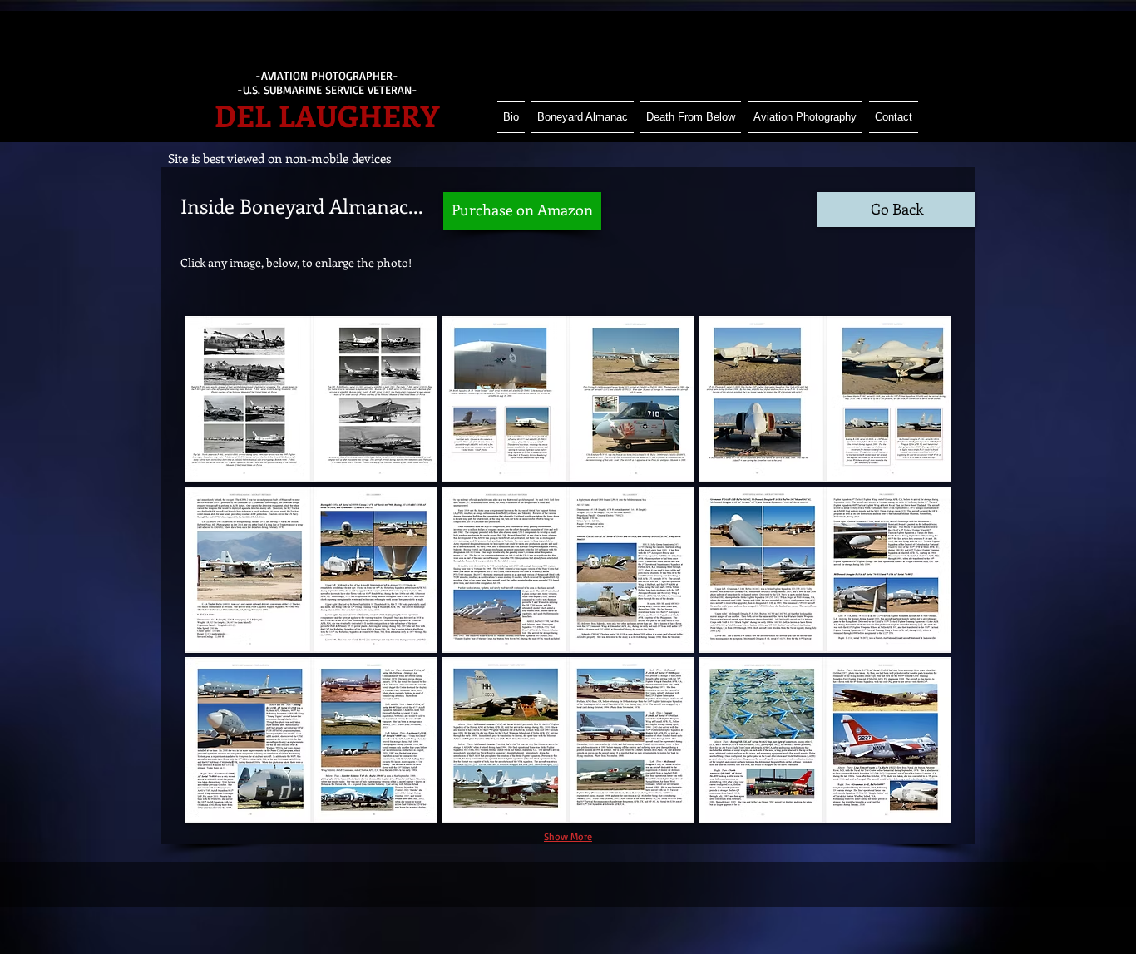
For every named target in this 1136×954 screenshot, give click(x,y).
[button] (311, 399)
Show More (568, 836)
